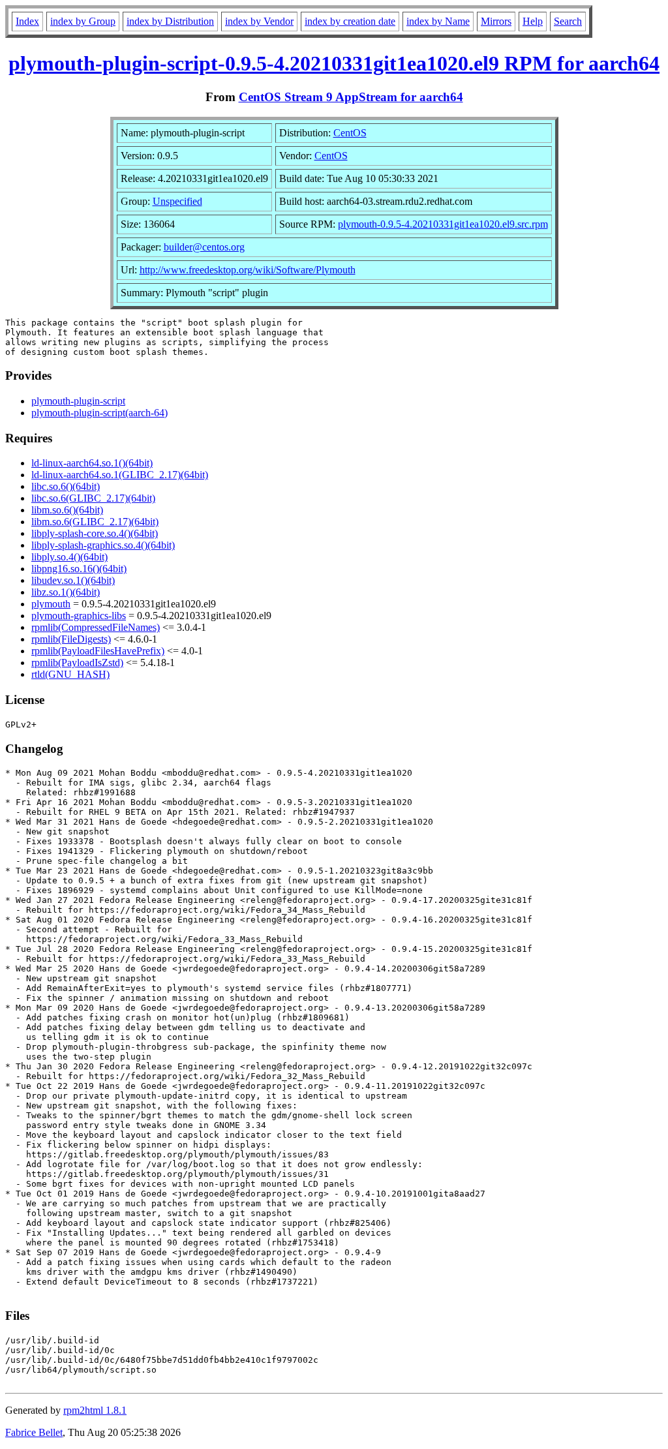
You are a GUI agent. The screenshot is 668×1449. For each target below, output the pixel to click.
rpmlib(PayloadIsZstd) (77, 662)
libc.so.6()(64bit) (65, 486)
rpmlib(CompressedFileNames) (95, 627)
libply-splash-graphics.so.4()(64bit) (103, 545)
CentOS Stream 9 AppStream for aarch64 (351, 97)
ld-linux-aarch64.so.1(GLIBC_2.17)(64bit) (119, 474)
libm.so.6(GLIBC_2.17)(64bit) (95, 521)
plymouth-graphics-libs (78, 615)
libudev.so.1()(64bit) (73, 580)
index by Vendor (259, 21)
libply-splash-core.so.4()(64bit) (94, 533)
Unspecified (177, 201)
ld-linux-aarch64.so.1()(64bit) (92, 462)
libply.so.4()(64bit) (69, 556)
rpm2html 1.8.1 (95, 1410)
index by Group (82, 21)
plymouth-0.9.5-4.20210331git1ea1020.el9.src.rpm (443, 224)
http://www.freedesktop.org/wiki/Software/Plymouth (248, 269)
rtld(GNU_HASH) (70, 674)
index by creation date (350, 21)
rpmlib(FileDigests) (71, 639)
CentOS (350, 132)
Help (533, 21)
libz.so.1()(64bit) (65, 592)
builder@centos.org (204, 246)
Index (27, 21)
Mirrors (496, 21)
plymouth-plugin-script (78, 400)
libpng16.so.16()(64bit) (79, 568)
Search (568, 21)
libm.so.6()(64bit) (67, 509)
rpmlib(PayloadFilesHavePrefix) (97, 650)
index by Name (438, 21)
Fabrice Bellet (34, 1432)
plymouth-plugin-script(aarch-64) (99, 412)
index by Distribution (170, 21)
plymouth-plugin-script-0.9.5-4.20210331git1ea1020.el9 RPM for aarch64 (334, 63)
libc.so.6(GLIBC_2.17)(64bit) (93, 498)
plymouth (50, 603)
